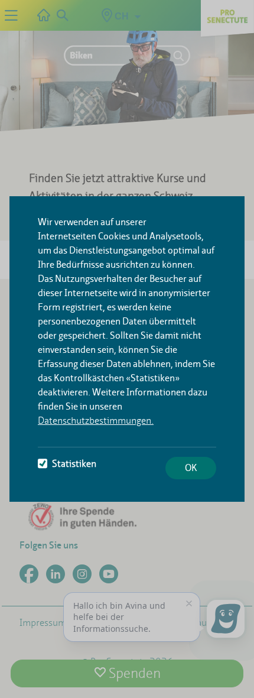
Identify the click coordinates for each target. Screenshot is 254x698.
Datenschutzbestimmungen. (96, 420)
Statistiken (74, 463)
